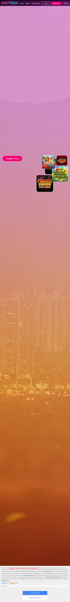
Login (45, 3)
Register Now (12, 158)
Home (22, 3)
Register (56, 3)
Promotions (36, 3)
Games (27, 3)
